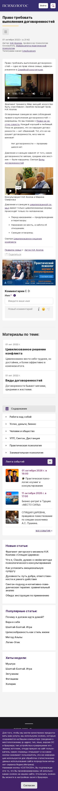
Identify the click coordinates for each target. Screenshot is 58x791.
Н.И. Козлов (16, 43)
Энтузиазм (12, 673)
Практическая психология (26, 445)
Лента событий (15, 461)
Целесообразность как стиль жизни (27, 632)
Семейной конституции (30, 69)
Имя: (10, 295)
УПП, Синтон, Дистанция (25, 438)
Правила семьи (13, 250)
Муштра (10, 663)
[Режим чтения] (5, 32)
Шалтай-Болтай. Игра (19, 627)
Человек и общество (22, 431)
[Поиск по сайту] (53, 5)
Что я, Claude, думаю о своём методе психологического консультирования (29, 561)
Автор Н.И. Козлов (34, 250)
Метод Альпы (14, 637)
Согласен (29, 785)
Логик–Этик (13, 642)
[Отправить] (48, 309)
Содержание (19, 408)
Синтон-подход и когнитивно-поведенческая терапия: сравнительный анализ (28, 587)
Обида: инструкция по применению (27, 595)
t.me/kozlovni (29, 51)
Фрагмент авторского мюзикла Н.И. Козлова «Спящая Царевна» (27, 553)
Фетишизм (12, 678)
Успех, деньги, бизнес (23, 423)
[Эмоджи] (43, 309)
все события (43, 531)
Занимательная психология (26, 452)
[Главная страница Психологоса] (16, 5)
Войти (43, 5)
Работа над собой (20, 416)
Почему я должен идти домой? (25, 616)
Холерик (11, 683)
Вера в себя (13, 622)
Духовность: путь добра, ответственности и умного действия (29, 578)
